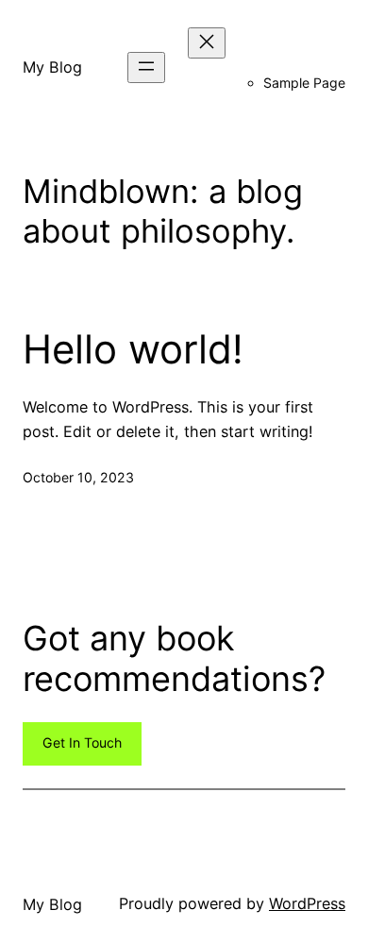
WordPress (307, 903)
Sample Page (304, 83)
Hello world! (133, 349)
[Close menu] (207, 43)
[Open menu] (146, 67)
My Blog (52, 67)
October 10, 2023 (78, 477)
